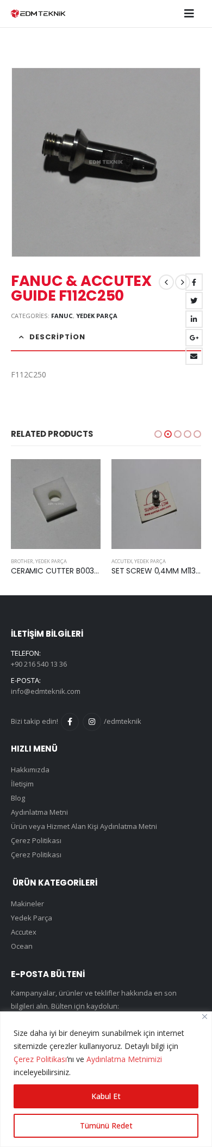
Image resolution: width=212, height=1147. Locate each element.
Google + (194, 337)
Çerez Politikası (40, 1059)
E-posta (194, 356)
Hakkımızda (30, 769)
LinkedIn (194, 319)
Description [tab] (57, 337)
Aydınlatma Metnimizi (124, 1059)
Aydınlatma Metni (39, 812)
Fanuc (62, 316)
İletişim (22, 784)
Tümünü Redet (106, 1125)
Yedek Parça (96, 316)
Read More (82, 477)
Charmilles (126, 561)
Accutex (21, 561)
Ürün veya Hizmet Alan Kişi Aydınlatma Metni (84, 826)
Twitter (194, 300)
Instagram (92, 722)
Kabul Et (106, 1096)
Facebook (194, 282)
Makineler (27, 903)
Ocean (22, 946)
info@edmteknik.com (45, 691)
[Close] (204, 1016)
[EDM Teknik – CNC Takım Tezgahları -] (38, 14)
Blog (18, 798)
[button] (158, 434)
